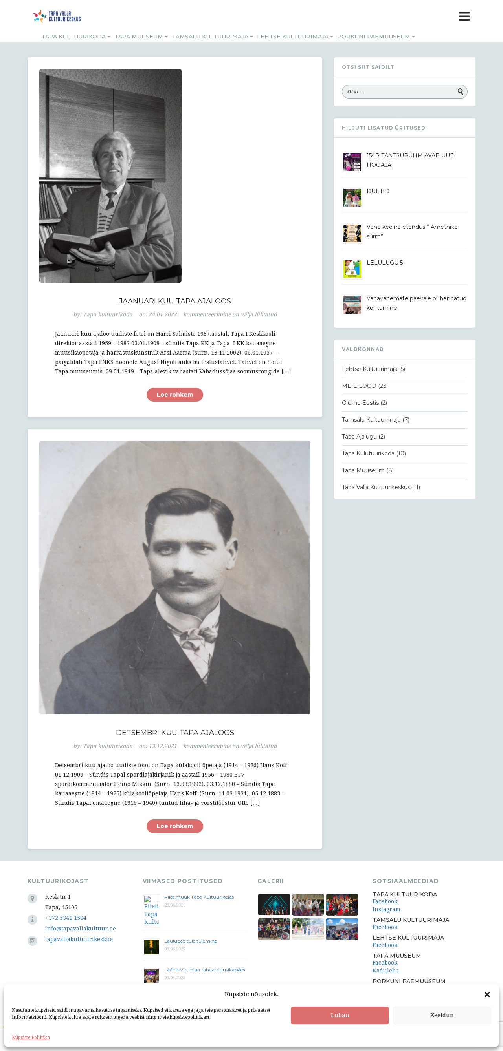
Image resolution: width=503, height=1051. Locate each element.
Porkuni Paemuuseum (374, 36)
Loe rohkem (175, 394)
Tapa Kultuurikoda (74, 36)
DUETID (378, 191)
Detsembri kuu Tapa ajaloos (175, 732)
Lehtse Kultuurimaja (293, 36)
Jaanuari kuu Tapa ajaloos (175, 301)
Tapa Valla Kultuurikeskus (376, 487)
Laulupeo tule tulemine (191, 941)
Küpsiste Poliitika (31, 1037)
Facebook (385, 901)
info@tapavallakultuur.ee (80, 928)
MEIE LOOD (359, 385)
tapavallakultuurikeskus (79, 939)
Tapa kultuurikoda (107, 314)
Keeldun (442, 1015)
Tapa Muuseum (139, 36)
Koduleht (385, 970)
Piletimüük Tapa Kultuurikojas (199, 897)
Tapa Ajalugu (359, 436)
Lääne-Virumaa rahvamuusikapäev (205, 969)
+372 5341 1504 (65, 918)
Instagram (386, 909)
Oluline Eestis (360, 402)
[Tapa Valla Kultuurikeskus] (57, 16)
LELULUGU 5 (385, 262)
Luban (340, 1015)
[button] (487, 994)
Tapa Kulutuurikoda (368, 453)
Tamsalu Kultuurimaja (211, 36)
